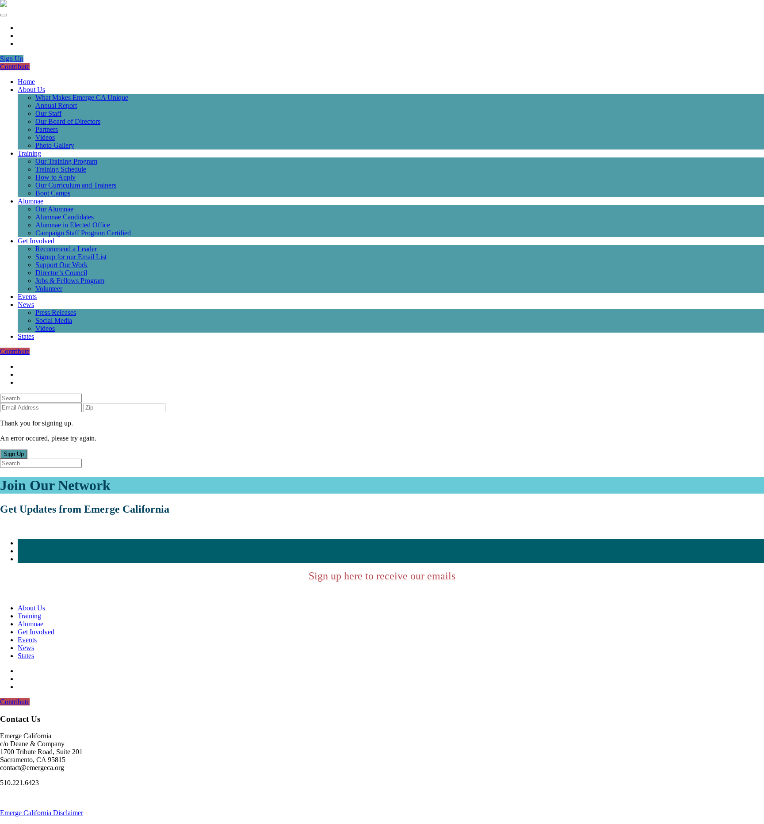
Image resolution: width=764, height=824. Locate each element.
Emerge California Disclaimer (41, 812)
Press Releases (55, 312)
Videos (45, 137)
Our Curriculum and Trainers (75, 185)
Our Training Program (66, 161)
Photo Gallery (54, 145)
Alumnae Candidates (64, 217)
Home (26, 81)
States (26, 336)
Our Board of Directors (67, 121)
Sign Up (11, 58)
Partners (46, 129)
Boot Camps (52, 193)
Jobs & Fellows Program (69, 280)
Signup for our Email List (71, 257)
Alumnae (30, 201)
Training (29, 153)
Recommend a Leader (66, 249)
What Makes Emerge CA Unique (81, 97)
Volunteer (48, 288)
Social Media (53, 320)
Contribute (15, 66)
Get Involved (36, 241)
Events (27, 296)
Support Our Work (61, 264)
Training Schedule (60, 169)
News (26, 304)
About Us (31, 89)
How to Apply (55, 177)
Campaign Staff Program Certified (83, 233)
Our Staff (48, 113)
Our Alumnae (54, 209)
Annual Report (56, 105)
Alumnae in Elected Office (72, 225)
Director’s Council (61, 272)
